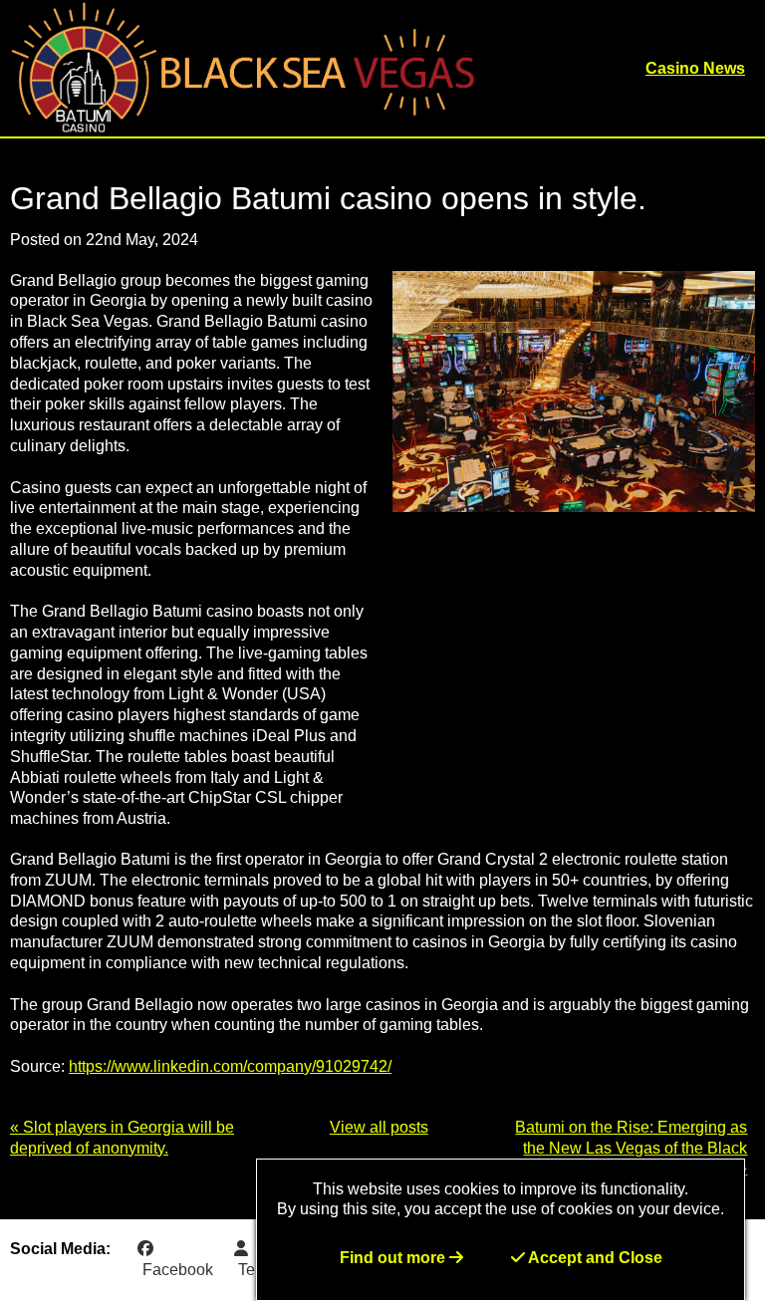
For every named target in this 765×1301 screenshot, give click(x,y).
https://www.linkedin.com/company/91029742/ (230, 1066)
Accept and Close (593, 1257)
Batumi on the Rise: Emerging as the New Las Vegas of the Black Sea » (631, 1148)
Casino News (695, 68)
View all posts (379, 1127)
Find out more (394, 1257)
